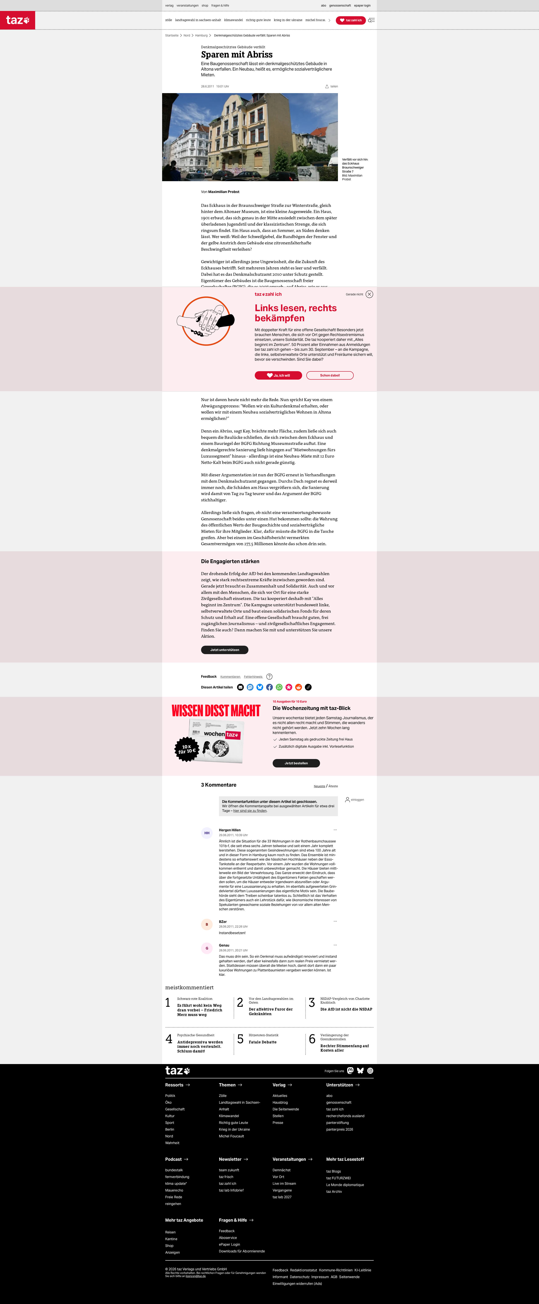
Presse (278, 1123)
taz (178, 1071)
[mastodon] (350, 1073)
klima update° (176, 1183)
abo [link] (323, 5)
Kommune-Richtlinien (336, 1270)
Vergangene (282, 1190)
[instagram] (370, 1073)
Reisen (170, 1232)
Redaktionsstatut (304, 1270)
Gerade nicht (354, 294)
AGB (334, 1277)
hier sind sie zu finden (250, 811)
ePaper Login (229, 1244)
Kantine (171, 1239)
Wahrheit (172, 1143)
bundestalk (174, 1170)
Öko (168, 1102)
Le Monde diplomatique (345, 1185)
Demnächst (282, 1170)
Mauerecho (174, 1190)
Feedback (227, 1231)
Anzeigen (172, 1252)
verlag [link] (169, 5)
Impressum (320, 1277)
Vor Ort (278, 1177)
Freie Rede (173, 1197)
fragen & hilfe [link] (220, 5)
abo (329, 1096)
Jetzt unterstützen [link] (224, 650)
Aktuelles (280, 1096)
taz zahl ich (335, 1109)
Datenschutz (300, 1277)
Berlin (169, 1129)
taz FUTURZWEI (338, 1178)
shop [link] (205, 5)
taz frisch (226, 1177)
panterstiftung (337, 1123)
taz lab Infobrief (231, 1190)
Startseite (172, 35)
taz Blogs (333, 1171)
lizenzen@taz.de (196, 1276)
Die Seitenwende (286, 1109)
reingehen (173, 1204)
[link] (169, 20)
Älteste (333, 786)
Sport (169, 1123)
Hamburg (201, 35)
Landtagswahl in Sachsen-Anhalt (239, 1105)
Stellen (278, 1116)
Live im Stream (284, 1183)
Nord (187, 35)
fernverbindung (177, 1177)
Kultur (170, 1116)
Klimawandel (229, 1116)
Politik (170, 1096)
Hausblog (280, 1102)
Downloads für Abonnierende (242, 1251)
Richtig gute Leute (233, 1123)
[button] (371, 20)
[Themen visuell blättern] (329, 20)
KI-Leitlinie (363, 1270)
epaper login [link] (362, 5)
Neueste (319, 786)
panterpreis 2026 (339, 1129)
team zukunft (229, 1170)
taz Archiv (334, 1191)
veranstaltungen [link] (188, 5)
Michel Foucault (231, 1136)
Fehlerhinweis (253, 677)
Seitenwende (349, 1277)
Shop (169, 1246)
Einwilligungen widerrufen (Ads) (297, 1283)
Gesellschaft (175, 1109)
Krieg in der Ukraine (234, 1129)
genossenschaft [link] (340, 5)
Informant (281, 1277)
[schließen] (369, 294)
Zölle (223, 1096)
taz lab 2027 (282, 1197)
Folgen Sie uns (334, 1071)
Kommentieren (230, 677)
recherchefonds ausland (345, 1116)
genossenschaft (338, 1102)
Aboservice (228, 1238)
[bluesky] (360, 1073)
